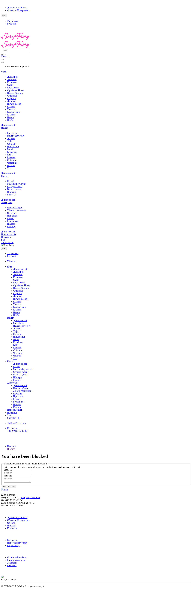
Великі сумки (14, 189)
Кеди (9, 154)
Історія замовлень (16, 560)
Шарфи (11, 224)
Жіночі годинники (16, 210)
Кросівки (12, 152)
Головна (11, 446)
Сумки (4, 176)
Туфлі (10, 141)
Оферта (11, 523)
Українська (12, 21)
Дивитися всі (8, 125)
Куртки (11, 114)
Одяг (3, 71)
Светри (11, 106)
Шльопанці (13, 146)
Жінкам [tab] (11, 261)
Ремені (10, 218)
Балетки (11, 157)
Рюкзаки (11, 194)
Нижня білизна (15, 93)
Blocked (11, 449)
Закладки (12, 562)
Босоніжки (12, 133)
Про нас (11, 525)
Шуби (10, 120)
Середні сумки (14, 186)
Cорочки (11, 98)
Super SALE (7, 242)
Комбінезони (13, 112)
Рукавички (12, 221)
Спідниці (12, 95)
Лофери (11, 138)
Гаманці (11, 226)
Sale (3, 239)
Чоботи (11, 165)
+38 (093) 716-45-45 (17, 431)
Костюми (12, 82)
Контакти (12, 428)
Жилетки (11, 79)
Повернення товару (17, 542)
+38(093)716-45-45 (30, 497)
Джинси (11, 101)
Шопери (11, 192)
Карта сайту (13, 545)
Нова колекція (8, 234)
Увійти (5, 56)
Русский (11, 23)
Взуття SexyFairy (15, 135)
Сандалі (11, 144)
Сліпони (11, 160)
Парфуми (6, 237)
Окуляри (11, 213)
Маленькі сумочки (16, 184)
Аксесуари (6, 202)
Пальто (10, 117)
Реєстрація (20, 423)
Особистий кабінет (17, 557)
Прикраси (12, 215)
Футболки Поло (15, 90)
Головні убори (14, 207)
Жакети (11, 109)
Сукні (10, 85)
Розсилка (11, 565)
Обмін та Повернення (18, 10)
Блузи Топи (13, 87)
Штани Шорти (14, 104)
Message (8, 475)
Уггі (9, 168)
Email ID (8, 470)
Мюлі (10, 149)
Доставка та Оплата (17, 7)
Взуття (4, 128)
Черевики (12, 162)
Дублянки (12, 76)
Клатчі (10, 181)
